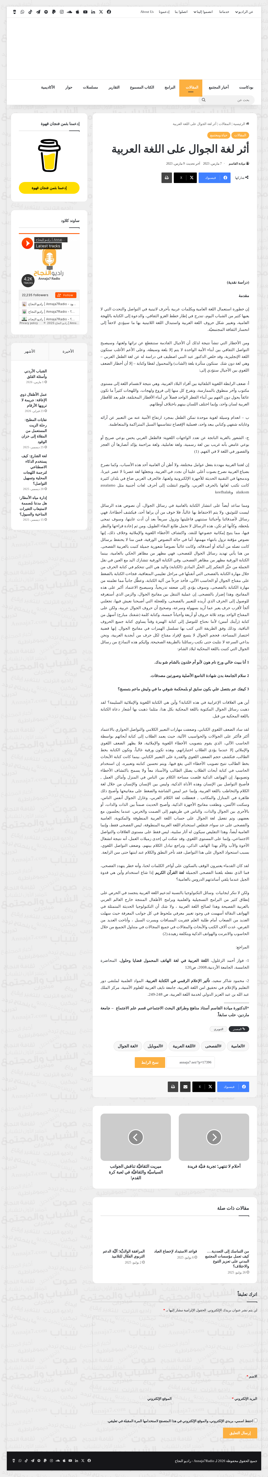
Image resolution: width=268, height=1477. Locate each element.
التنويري (218, 1029)
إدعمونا (164, 12)
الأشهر (29, 351)
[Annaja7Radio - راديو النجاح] (227, 48)
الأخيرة (68, 351)
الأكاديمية (48, 87)
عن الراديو (245, 12)
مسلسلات (90, 87)
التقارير (114, 87)
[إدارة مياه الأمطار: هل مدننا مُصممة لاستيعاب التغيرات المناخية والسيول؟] (65, 505)
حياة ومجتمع (218, 135)
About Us (147, 12)
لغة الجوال (127, 1046)
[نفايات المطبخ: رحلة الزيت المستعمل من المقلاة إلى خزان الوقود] (65, 427)
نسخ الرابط (150, 1062)
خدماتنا (224, 12)
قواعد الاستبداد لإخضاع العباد (175, 1251)
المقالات (192, 87)
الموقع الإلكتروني (159, 1399)
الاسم (252, 1376)
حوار (68, 87)
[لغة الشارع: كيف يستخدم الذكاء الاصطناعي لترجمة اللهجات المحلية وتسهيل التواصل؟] (65, 463)
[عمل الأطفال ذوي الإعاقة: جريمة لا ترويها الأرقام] (65, 401)
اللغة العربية (183, 1046)
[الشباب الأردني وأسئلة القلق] (65, 378)
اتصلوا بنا (181, 12)
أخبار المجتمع (219, 87)
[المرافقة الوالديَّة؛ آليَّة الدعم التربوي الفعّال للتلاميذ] (122, 1233)
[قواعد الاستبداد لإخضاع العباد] (175, 1233)
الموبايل (154, 1046)
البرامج (170, 87)
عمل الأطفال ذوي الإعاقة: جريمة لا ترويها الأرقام (33, 400)
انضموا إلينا (205, 12)
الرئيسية (239, 124)
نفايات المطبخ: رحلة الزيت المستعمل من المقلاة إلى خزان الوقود (34, 431)
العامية (237, 1046)
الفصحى (212, 1046)
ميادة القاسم (237, 163)
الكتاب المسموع (142, 87)
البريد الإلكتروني (244, 1399)
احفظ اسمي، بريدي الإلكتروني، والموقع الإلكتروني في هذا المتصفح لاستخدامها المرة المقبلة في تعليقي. (180, 1421)
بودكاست (246, 87)
